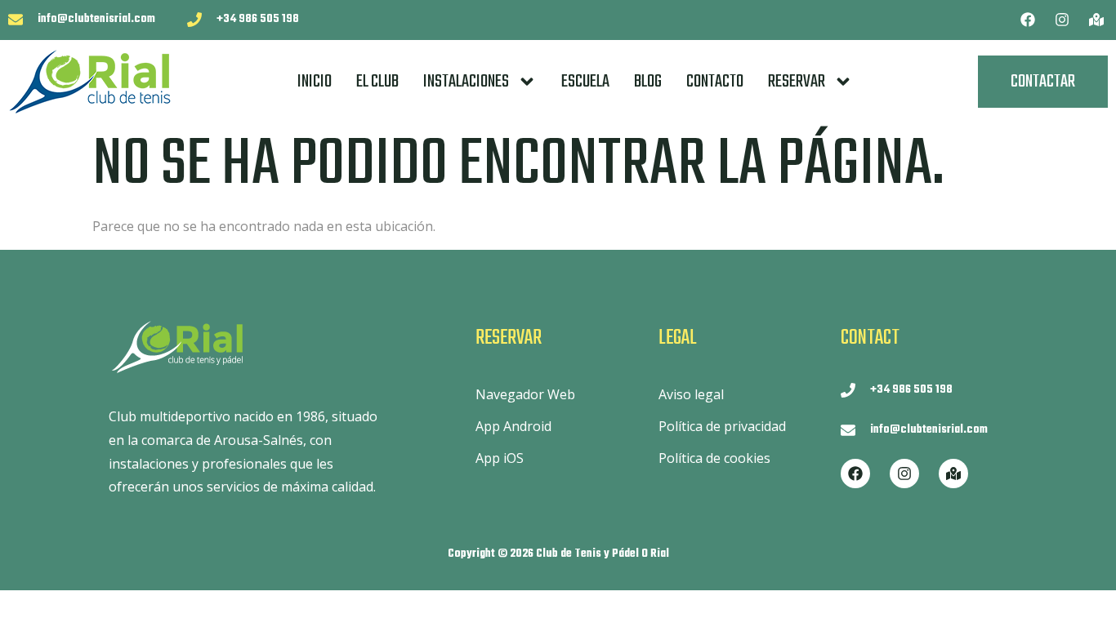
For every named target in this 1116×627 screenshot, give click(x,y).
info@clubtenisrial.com (96, 19)
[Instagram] (1062, 19)
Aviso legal (691, 394)
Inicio (314, 82)
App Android (513, 426)
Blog (648, 82)
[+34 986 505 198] (194, 19)
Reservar (796, 82)
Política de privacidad (722, 426)
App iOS (499, 458)
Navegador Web (525, 394)
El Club (377, 82)
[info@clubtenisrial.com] (15, 19)
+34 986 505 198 (258, 19)
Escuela (585, 82)
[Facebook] (1027, 19)
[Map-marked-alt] (1096, 19)
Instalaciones (466, 82)
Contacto (714, 82)
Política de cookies (714, 458)
